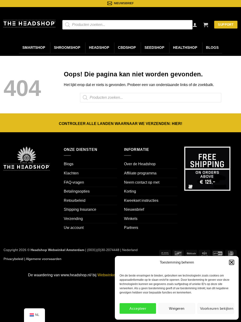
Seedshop (154, 48)
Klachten (71, 173)
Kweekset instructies (141, 200)
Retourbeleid (74, 200)
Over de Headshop (140, 164)
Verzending (73, 219)
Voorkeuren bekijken (216, 308)
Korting (130, 191)
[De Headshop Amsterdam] (29, 23)
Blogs (212, 48)
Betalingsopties (77, 191)
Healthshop (185, 48)
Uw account (74, 228)
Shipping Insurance (80, 209)
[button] (231, 262)
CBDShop (127, 48)
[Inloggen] (195, 25)
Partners (131, 228)
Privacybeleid (13, 259)
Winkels (130, 219)
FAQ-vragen (74, 182)
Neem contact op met (141, 182)
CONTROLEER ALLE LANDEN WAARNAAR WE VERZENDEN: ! (120, 124)
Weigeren (177, 308)
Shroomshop (67, 48)
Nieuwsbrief (134, 209)
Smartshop (33, 48)
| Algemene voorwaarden (42, 259)
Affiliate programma (140, 173)
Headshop (99, 48)
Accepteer (137, 308)
